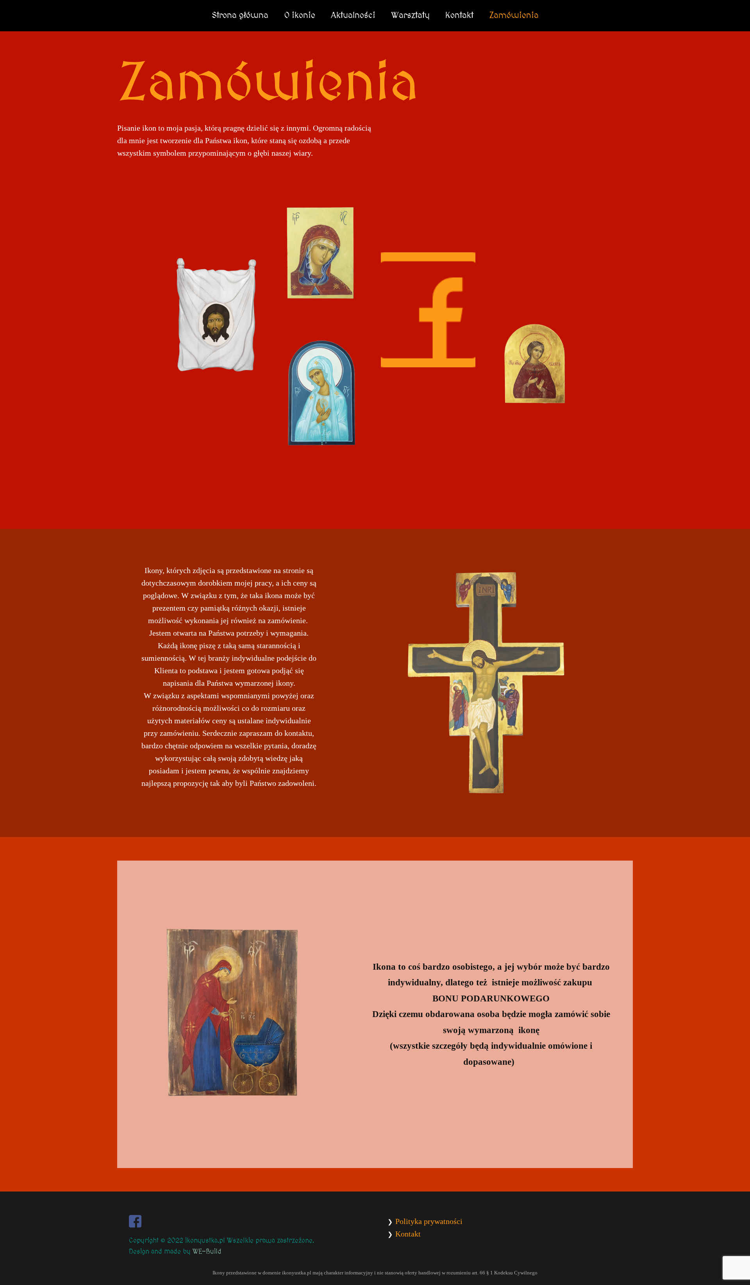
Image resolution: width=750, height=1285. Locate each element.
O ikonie (299, 15)
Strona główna (240, 15)
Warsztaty (410, 15)
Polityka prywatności (428, 1221)
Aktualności (353, 15)
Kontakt (459, 15)
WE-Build (207, 1252)
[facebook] (135, 1221)
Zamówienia (514, 15)
